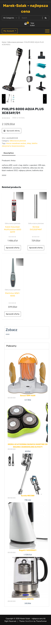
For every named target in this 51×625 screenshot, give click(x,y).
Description (9, 153)
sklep (29, 143)
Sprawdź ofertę (13, 131)
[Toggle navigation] (47, 31)
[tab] (8, 153)
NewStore (29, 621)
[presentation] (4, 99)
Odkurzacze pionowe (15, 42)
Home (4, 42)
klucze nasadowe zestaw (16, 143)
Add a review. (18, 118)
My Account (8, 31)
